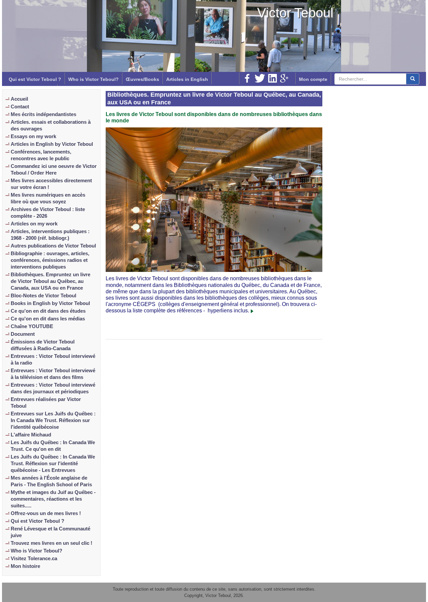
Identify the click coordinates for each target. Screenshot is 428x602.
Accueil (19, 99)
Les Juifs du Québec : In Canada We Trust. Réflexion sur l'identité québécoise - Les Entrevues (53, 463)
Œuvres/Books (142, 79)
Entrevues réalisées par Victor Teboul (46, 403)
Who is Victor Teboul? (93, 79)
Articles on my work (34, 223)
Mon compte (313, 79)
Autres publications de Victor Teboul (53, 245)
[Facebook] (247, 78)
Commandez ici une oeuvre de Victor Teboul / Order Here (54, 170)
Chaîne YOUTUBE (32, 326)
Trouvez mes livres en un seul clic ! (51, 543)
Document (23, 334)
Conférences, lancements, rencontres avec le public (41, 155)
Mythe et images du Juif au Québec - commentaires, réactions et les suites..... (53, 499)
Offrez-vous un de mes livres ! (46, 513)
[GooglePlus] (284, 78)
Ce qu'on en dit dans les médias (48, 318)
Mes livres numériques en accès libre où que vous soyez (48, 198)
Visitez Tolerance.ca (34, 558)
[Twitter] (259, 78)
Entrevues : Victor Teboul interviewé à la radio (53, 360)
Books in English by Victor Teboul (50, 303)
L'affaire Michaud (31, 434)
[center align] (412, 79)
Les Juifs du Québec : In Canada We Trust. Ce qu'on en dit (53, 446)
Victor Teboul (295, 12)
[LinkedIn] (272, 78)
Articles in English (187, 79)
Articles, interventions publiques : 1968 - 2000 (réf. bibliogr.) (50, 235)
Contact (20, 106)
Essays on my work (33, 136)
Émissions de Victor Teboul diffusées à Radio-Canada (43, 345)
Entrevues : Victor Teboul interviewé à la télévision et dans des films (53, 374)
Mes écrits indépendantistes (43, 114)
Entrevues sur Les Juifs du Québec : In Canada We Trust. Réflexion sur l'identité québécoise (53, 420)
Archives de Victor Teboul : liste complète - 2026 (48, 213)
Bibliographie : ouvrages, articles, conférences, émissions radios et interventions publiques (50, 260)
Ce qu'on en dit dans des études (48, 311)
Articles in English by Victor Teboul (52, 144)
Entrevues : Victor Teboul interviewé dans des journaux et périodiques (53, 388)
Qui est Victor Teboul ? (35, 79)
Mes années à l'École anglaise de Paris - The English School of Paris (51, 481)
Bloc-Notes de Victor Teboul (43, 295)
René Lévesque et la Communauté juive (50, 532)
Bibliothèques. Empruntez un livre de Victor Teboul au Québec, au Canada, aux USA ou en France (50, 281)
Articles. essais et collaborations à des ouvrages (51, 125)
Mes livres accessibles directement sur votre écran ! (51, 184)
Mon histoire (25, 566)
